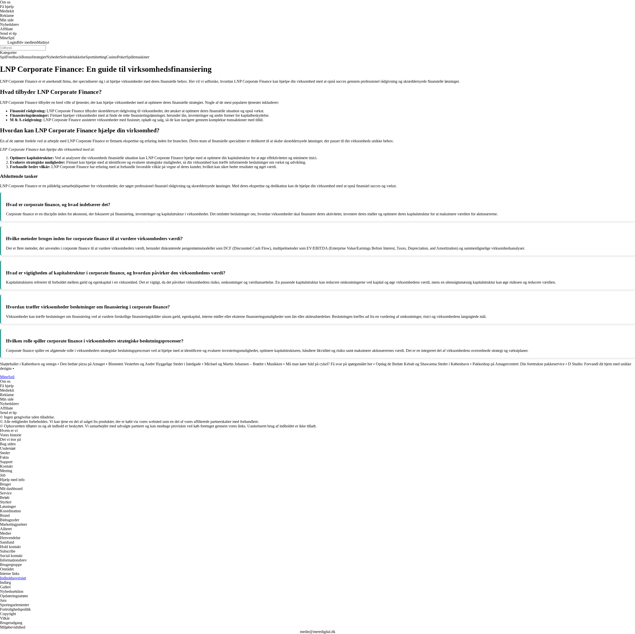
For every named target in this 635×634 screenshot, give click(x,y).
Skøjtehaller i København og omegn (28, 364)
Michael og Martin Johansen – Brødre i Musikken (243, 364)
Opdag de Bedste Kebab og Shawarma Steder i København (422, 364)
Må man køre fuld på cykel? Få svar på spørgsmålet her (329, 364)
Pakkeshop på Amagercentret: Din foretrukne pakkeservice (519, 364)
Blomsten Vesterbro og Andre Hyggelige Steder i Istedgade (154, 364)
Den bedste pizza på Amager (82, 364)
